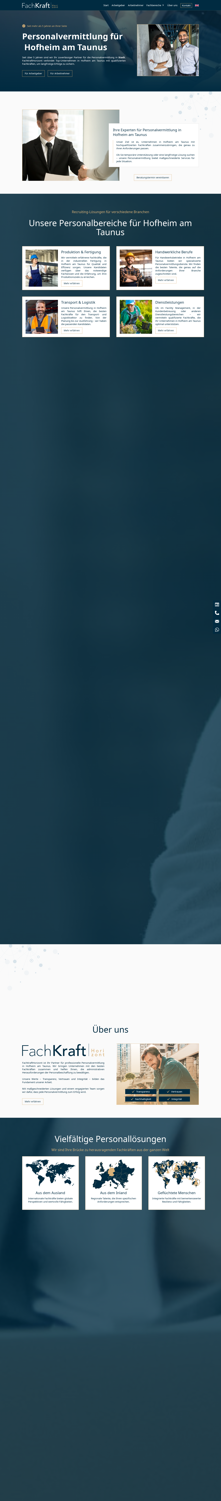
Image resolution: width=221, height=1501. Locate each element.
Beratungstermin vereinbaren (153, 177)
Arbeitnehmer (136, 5)
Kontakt (186, 5)
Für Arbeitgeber (33, 73)
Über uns (172, 5)
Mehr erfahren (72, 283)
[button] (155, 5)
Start (106, 5)
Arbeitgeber (118, 5)
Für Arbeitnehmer (60, 73)
